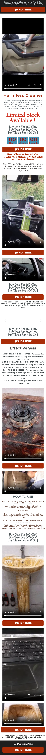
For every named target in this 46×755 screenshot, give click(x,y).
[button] (5, 320)
